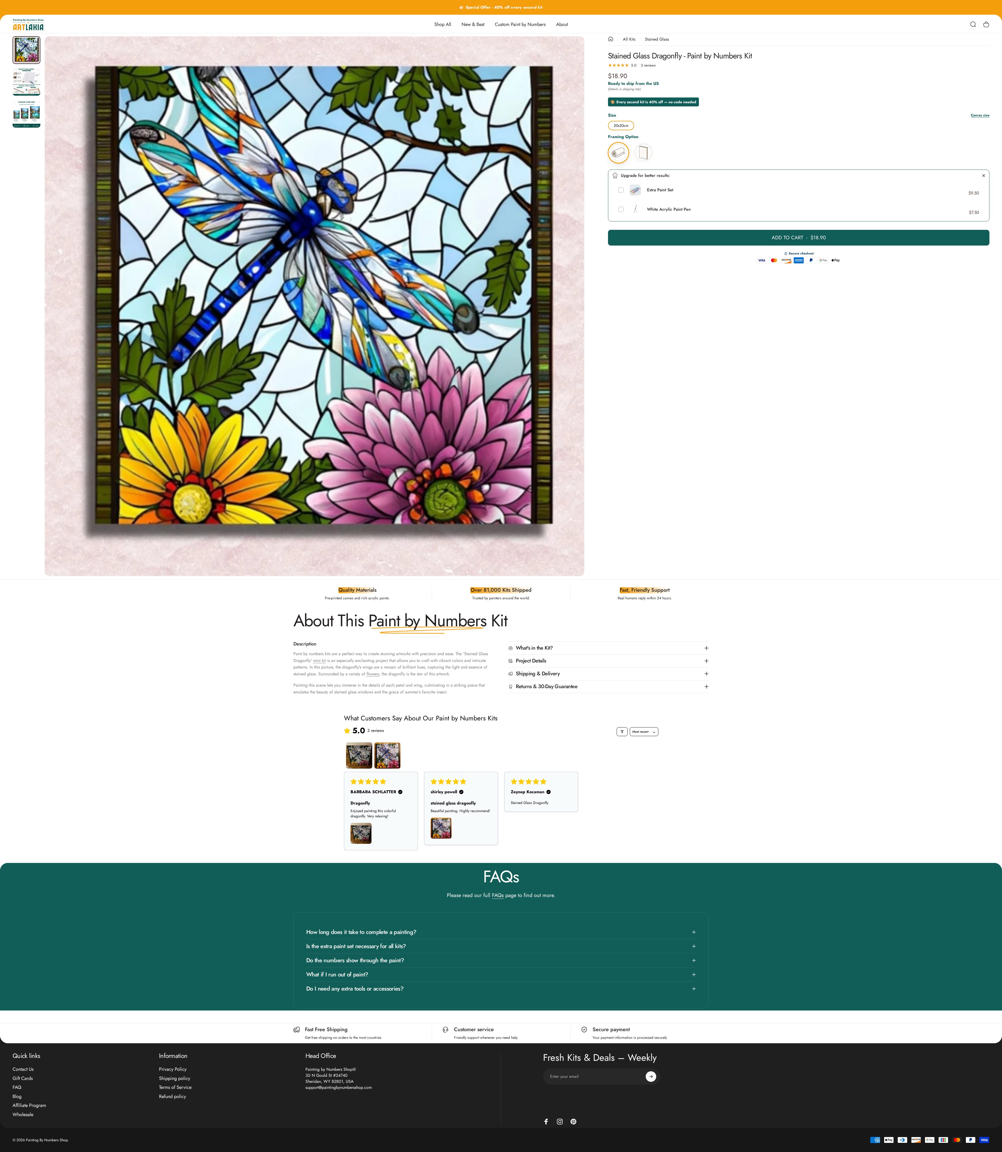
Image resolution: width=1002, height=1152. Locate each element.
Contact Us (23, 1069)
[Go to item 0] (26, 50)
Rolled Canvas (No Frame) (618, 143)
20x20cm (621, 124)
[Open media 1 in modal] (315, 306)
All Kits (629, 39)
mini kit (319, 660)
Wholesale (23, 1115)
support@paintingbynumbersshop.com (338, 1087)
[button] (361, 833)
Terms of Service (175, 1087)
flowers (372, 674)
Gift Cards (23, 1078)
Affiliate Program (29, 1105)
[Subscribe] (651, 1076)
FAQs (498, 895)
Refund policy (172, 1097)
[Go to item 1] (359, 755)
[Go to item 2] (26, 82)
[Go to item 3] (26, 114)
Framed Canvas (643, 143)
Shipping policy (174, 1078)
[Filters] (622, 731)
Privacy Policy (173, 1069)
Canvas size (980, 115)
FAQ (17, 1087)
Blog (17, 1097)
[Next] (570, 318)
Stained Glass (657, 39)
